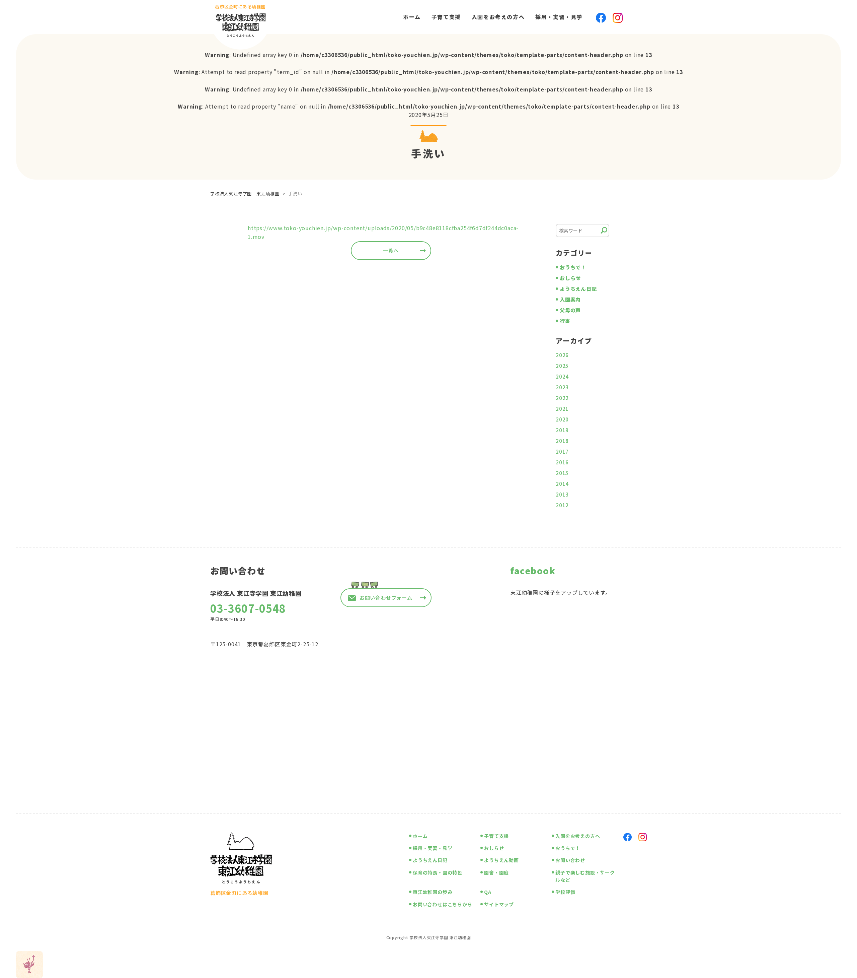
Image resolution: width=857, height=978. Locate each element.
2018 (562, 440)
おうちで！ (573, 267)
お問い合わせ (570, 860)
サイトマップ (499, 904)
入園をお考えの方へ (498, 17)
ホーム (412, 17)
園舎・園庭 (496, 872)
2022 (562, 397)
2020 (562, 419)
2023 (562, 387)
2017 (562, 451)
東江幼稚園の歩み (432, 892)
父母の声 (570, 310)
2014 (562, 483)
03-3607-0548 (248, 608)
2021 (562, 408)
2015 (562, 472)
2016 (562, 462)
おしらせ (570, 277)
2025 (562, 365)
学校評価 (565, 892)
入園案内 (570, 299)
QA (487, 892)
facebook (532, 570)
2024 (562, 376)
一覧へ (391, 250)
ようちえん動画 (501, 860)
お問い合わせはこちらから (442, 904)
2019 (562, 430)
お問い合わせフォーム (386, 597)
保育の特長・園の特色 (437, 872)
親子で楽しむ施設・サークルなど (585, 876)
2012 (562, 505)
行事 (565, 320)
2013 (562, 494)
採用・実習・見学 (558, 17)
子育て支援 (446, 17)
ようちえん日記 (578, 288)
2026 (562, 354)
